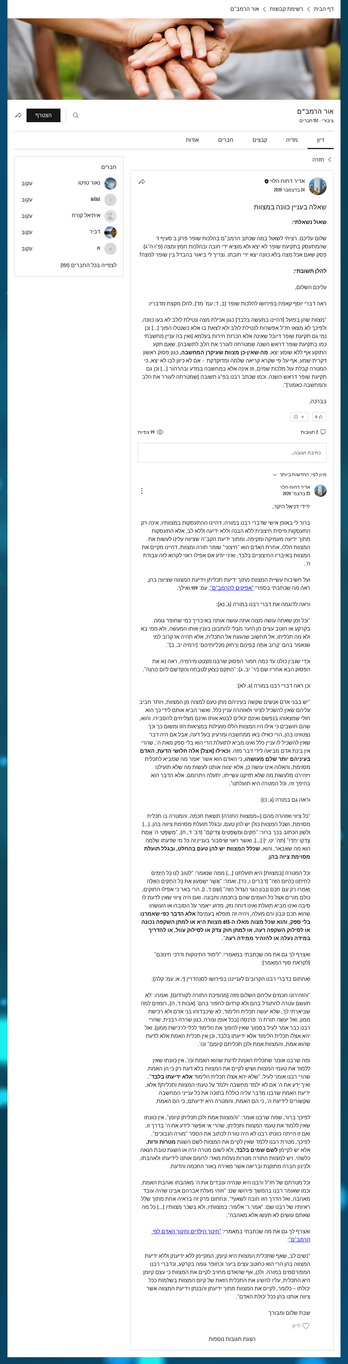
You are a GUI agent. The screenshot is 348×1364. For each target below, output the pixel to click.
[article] (232, 760)
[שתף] (142, 181)
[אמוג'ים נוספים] (299, 416)
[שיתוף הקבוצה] (18, 115)
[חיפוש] (76, 115)
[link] (320, 140)
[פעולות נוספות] (142, 491)
